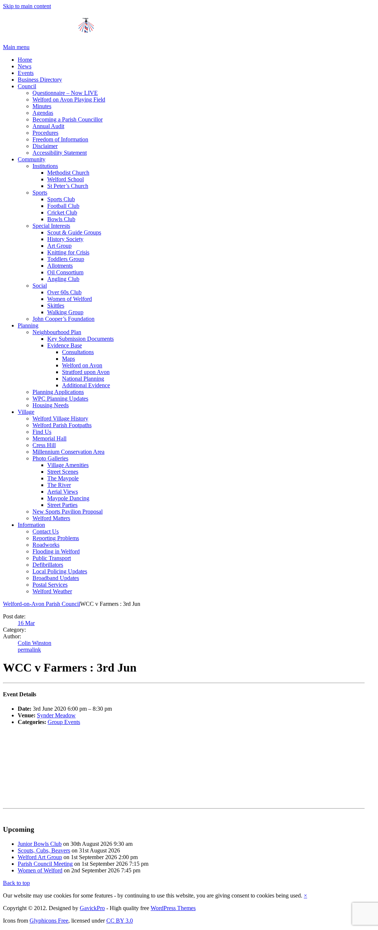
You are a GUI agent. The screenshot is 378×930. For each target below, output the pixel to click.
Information (31, 525)
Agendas (42, 113)
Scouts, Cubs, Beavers (44, 850)
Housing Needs (50, 405)
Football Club (63, 206)
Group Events (64, 722)
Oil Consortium (65, 272)
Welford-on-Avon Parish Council (41, 604)
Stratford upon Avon (86, 372)
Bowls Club (61, 219)
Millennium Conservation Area (68, 452)
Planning (28, 325)
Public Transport (51, 558)
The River (59, 485)
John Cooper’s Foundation (63, 319)
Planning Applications (58, 392)
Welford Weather (52, 591)
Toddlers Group (65, 259)
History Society (65, 239)
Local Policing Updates (59, 571)
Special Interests (51, 226)
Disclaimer (45, 146)
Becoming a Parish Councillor (67, 119)
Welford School (65, 179)
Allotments (60, 265)
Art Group (59, 246)
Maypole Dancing (68, 498)
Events (26, 73)
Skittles (55, 305)
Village (26, 412)
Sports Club (61, 199)
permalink (29, 649)
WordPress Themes (173, 908)
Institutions (45, 166)
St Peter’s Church (67, 186)
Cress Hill (44, 445)
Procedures (45, 133)
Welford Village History (60, 418)
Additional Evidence (86, 385)
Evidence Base (64, 345)
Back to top (16, 883)
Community (31, 159)
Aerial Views (62, 491)
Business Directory (40, 79)
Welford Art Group (40, 857)
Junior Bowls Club (40, 844)
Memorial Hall (49, 438)
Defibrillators (47, 565)
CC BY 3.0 (119, 920)
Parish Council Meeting (45, 864)
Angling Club (63, 279)
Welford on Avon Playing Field (68, 99)
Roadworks (45, 545)
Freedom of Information (60, 139)
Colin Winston (34, 643)
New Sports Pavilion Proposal (67, 511)
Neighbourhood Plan (56, 332)
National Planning (83, 378)
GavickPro (92, 908)
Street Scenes (62, 472)
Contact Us (45, 531)
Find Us (41, 432)
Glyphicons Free (49, 920)
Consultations (78, 352)
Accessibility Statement (59, 153)
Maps (68, 359)
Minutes (41, 106)
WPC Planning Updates (60, 398)
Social (39, 285)
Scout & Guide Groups (74, 232)
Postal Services (50, 584)
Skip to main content (27, 6)
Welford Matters (51, 518)
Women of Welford (69, 299)
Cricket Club (62, 212)
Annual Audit (48, 126)
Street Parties (62, 505)
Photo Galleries (50, 458)
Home (25, 59)
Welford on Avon (82, 365)
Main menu (16, 47)
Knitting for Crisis (68, 252)
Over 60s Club (64, 292)
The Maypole (63, 478)
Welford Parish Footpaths (62, 425)
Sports (39, 192)
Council (27, 86)
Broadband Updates (55, 578)
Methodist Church (68, 172)
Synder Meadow (56, 715)
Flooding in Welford (56, 551)
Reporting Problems (55, 538)
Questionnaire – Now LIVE (65, 93)
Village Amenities (68, 465)
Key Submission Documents (80, 339)
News (24, 66)
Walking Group (65, 312)
